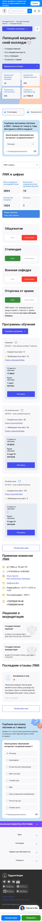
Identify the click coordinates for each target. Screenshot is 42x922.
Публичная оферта (8, 897)
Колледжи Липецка (16, 23)
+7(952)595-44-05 (15, 604)
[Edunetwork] (4, 11)
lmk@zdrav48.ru (13, 583)
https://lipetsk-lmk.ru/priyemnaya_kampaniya (18, 577)
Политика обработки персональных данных (16, 900)
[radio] (14, 679)
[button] (21, 835)
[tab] (13, 112)
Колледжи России (8, 21)
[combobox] (19, 11)
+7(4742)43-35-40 (15, 601)
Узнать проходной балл (14, 360)
